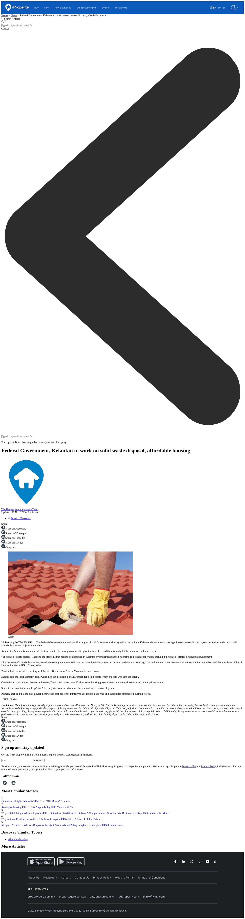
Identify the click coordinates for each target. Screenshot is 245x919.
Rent (46, 7)
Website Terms (124, 877)
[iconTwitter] (5, 783)
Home (4, 15)
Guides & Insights (86, 7)
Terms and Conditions (151, 877)
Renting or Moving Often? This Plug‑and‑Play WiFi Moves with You (37, 807)
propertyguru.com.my (41, 896)
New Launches (62, 7)
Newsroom (50, 877)
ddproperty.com (128, 896)
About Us (33, 877)
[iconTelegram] (10, 783)
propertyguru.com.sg (72, 896)
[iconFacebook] (2, 783)
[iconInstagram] (8, 783)
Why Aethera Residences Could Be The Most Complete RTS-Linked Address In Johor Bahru (50, 819)
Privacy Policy (208, 766)
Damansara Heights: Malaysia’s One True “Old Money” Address (35, 801)
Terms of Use (189, 766)
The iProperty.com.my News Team (19, 509)
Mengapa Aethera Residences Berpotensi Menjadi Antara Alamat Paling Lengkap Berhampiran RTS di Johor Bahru (62, 825)
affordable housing (18, 839)
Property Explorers (20, 518)
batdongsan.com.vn (102, 896)
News (14, 15)
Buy (36, 7)
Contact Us (82, 877)
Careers (66, 877)
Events (106, 7)
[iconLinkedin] (14, 783)
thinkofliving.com (154, 896)
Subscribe (38, 760)
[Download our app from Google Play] (70, 861)
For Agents (121, 7)
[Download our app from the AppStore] (41, 861)
